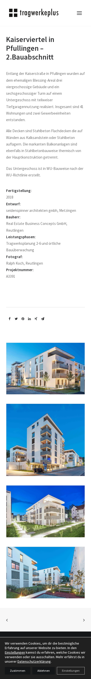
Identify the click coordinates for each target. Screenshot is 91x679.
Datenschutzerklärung (34, 661)
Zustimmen (17, 670)
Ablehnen (43, 670)
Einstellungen (15, 652)
